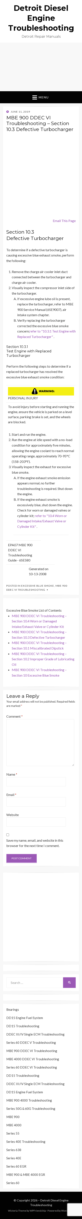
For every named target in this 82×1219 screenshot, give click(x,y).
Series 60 (12, 1183)
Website (12, 815)
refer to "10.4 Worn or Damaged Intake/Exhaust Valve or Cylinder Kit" (42, 521)
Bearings (12, 1009)
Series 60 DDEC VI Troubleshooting (31, 1067)
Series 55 (12, 1133)
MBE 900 (13, 1117)
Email (11, 795)
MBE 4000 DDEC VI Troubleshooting (32, 1059)
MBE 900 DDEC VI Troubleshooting (31, 1051)
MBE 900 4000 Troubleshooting (29, 1100)
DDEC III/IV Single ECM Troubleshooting (35, 1034)
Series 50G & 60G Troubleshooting (30, 1108)
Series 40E (13, 1158)
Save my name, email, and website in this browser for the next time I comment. (34, 843)
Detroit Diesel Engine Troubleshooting (41, 18)
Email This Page (64, 221)
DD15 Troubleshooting (22, 1026)
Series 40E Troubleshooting (25, 1141)
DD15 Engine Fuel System (24, 1018)
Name (11, 774)
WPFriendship (38, 1210)
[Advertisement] (41, 67)
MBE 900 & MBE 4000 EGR (25, 1174)
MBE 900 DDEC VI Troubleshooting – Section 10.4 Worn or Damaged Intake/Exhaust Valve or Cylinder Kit (39, 621)
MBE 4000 (13, 1125)
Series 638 (13, 1150)
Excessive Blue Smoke (37, 585)
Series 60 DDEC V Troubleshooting (31, 1042)
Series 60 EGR (16, 1166)
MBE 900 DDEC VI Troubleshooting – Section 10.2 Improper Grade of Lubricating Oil (43, 659)
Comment (14, 716)
